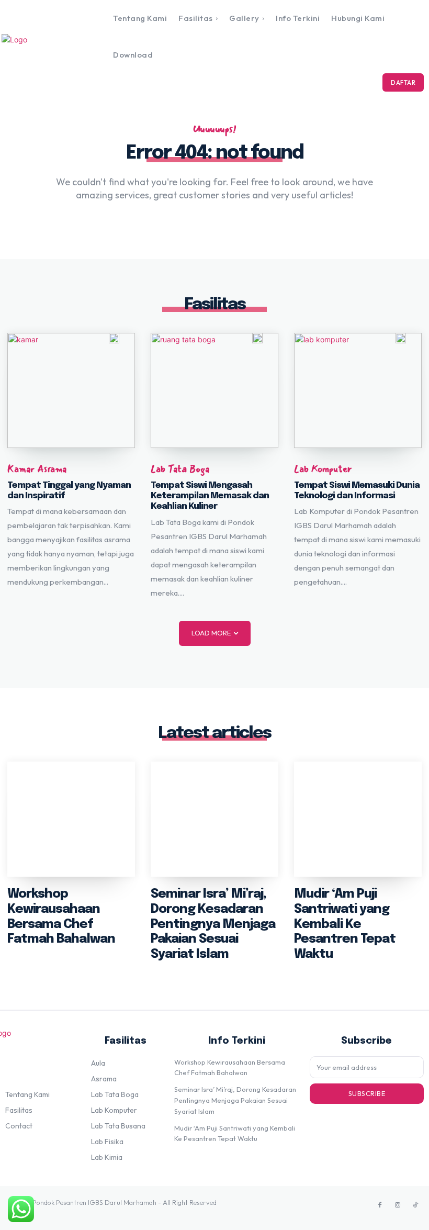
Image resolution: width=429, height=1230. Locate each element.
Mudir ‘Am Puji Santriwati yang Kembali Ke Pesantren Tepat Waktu (345, 924)
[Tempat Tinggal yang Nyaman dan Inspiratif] (71, 390)
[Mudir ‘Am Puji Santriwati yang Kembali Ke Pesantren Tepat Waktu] (358, 819)
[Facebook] (380, 1205)
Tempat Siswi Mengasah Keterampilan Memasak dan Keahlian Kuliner (210, 496)
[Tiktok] (415, 1205)
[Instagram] (397, 1205)
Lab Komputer (323, 469)
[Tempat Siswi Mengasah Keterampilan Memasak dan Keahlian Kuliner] (214, 390)
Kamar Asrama (36, 469)
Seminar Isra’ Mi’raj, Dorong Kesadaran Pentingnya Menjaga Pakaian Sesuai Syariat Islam (213, 924)
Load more (211, 633)
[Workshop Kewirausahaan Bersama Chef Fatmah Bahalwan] (71, 819)
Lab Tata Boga (180, 469)
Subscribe (367, 1093)
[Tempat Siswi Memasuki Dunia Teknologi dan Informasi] (358, 390)
